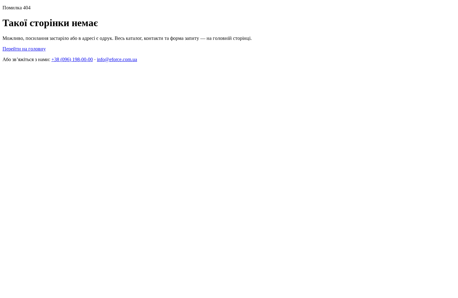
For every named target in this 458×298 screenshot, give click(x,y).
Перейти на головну (24, 48)
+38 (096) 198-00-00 (72, 59)
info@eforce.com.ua (117, 59)
